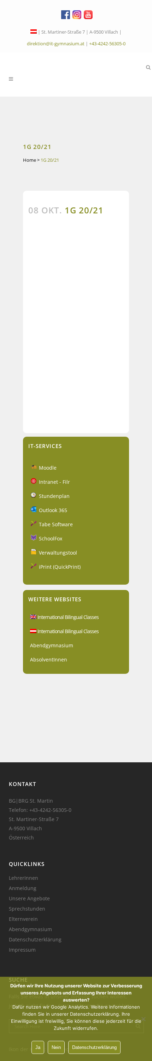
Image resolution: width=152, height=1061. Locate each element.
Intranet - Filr (54, 481)
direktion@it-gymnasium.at (55, 43)
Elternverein (23, 919)
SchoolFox (50, 538)
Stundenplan (54, 496)
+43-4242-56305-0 (107, 43)
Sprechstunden (27, 909)
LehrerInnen (23, 878)
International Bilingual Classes (67, 617)
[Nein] (143, 1018)
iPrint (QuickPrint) (60, 566)
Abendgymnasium (51, 645)
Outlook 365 (53, 510)
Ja (37, 1047)
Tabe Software (56, 524)
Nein (56, 1047)
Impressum (22, 950)
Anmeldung (22, 888)
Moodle (48, 467)
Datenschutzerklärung (35, 939)
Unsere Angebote (29, 898)
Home (29, 160)
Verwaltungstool (58, 552)
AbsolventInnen (48, 659)
